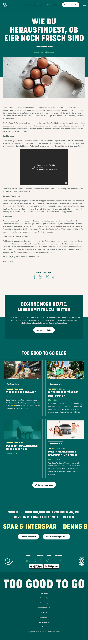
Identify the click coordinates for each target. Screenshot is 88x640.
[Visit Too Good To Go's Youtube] (53, 560)
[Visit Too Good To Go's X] (60, 560)
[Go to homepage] (5, 5)
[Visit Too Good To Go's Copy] (53, 277)
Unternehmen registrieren (32, 5)
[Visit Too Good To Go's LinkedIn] (28, 560)
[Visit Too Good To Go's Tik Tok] (47, 560)
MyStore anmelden (53, 5)
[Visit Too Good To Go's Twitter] (47, 277)
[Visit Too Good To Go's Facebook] (34, 277)
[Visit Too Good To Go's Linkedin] (41, 277)
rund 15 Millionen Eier (34, 110)
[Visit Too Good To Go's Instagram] (34, 560)
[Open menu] (84, 5)
